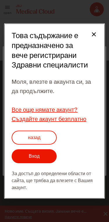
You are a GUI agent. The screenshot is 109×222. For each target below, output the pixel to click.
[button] (90, 38)
